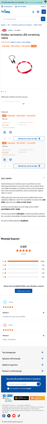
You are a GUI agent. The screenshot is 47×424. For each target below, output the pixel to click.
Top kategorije (9, 352)
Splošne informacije (11, 358)
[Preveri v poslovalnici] (4, 132)
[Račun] (33, 11)
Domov (3, 25)
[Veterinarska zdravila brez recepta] (7, 398)
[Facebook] (3, 415)
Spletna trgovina (10, 364)
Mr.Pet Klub (22, 6)
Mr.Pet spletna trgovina (15, 422)
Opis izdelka (26, 42)
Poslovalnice (8, 6)
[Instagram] (8, 415)
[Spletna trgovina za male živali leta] (21, 398)
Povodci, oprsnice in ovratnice (22, 25)
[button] (43, 11)
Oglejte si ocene (15, 42)
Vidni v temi (38, 25)
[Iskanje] (43, 19)
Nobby (10, 30)
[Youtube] (14, 415)
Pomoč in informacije (12, 371)
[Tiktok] (19, 415)
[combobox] (22, 19)
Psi (9, 25)
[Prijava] (38, 384)
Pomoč (43, 6)
